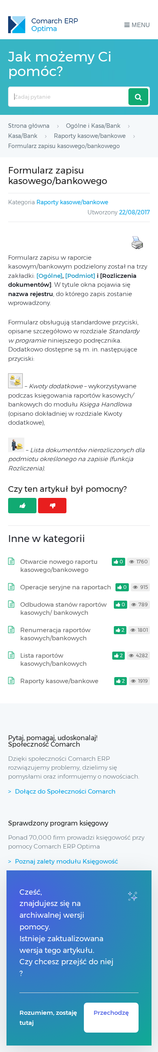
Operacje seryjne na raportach (65, 587)
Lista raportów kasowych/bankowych (53, 659)
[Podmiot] (81, 275)
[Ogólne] (49, 275)
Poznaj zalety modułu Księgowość (66, 861)
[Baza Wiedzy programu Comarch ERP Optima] (43, 24)
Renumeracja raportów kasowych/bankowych (55, 634)
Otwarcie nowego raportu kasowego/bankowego (59, 566)
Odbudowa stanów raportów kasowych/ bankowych (63, 608)
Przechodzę (111, 1012)
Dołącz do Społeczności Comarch (65, 791)
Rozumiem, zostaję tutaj (48, 1018)
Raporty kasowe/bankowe (72, 202)
